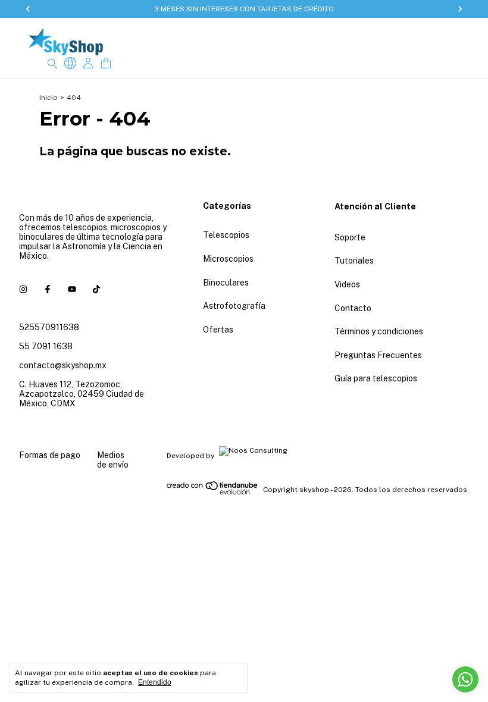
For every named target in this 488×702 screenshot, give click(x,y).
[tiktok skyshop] (96, 289)
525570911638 (49, 327)
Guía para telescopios (375, 378)
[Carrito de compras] (106, 63)
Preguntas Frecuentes (378, 355)
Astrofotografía (234, 306)
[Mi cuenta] (88, 63)
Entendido (154, 682)
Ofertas (218, 329)
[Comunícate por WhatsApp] (465, 679)
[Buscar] (52, 63)
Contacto (352, 308)
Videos (347, 284)
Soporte (349, 237)
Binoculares (226, 282)
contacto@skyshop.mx (63, 365)
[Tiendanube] (213, 492)
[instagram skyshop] (23, 289)
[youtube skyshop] (72, 289)
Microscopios (228, 259)
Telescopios (226, 235)
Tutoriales (354, 260)
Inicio (48, 97)
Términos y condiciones (378, 331)
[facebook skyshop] (47, 289)
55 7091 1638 (46, 346)
